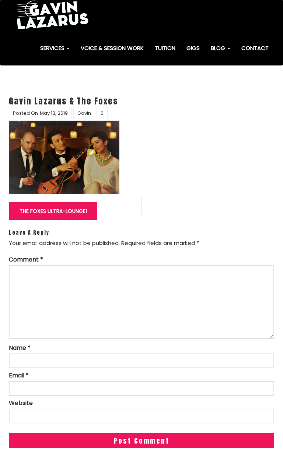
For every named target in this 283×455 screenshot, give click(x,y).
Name (20, 348)
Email (19, 375)
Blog (219, 48)
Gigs (193, 48)
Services (53, 48)
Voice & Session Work (112, 48)
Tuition (165, 48)
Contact (255, 48)
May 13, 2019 (54, 113)
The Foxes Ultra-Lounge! (53, 211)
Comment (26, 259)
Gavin (84, 113)
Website (21, 403)
